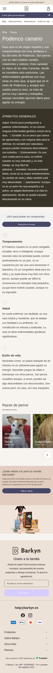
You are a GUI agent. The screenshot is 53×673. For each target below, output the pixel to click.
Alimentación (30, 21)
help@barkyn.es (26, 607)
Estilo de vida (44, 21)
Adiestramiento (15, 21)
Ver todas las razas (9, 410)
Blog (4, 21)
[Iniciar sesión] (48, 8)
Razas (13, 32)
